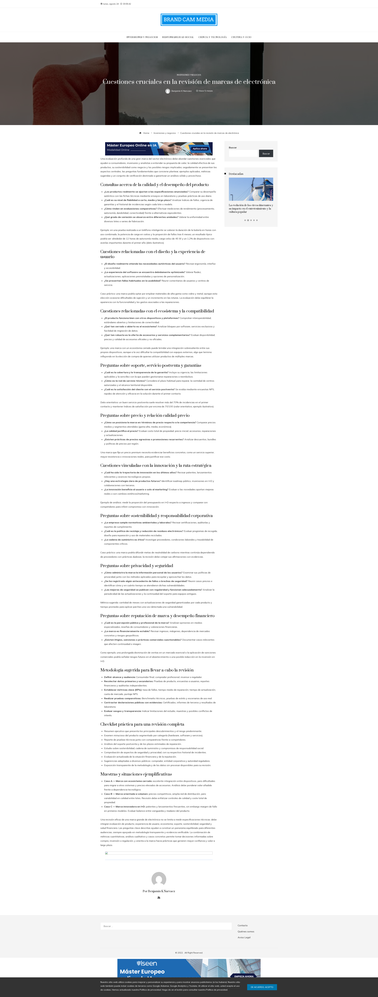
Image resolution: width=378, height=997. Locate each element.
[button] (245, 220)
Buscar (233, 147)
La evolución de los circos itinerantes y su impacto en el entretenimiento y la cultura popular (251, 209)
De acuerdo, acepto (262, 987)
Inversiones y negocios (189, 75)
